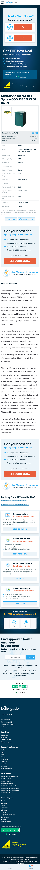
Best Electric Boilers (7, 783)
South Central (25, 673)
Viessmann (4, 766)
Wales (24, 675)
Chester (3, 801)
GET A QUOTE (20, 603)
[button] (10, 867)
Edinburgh (4, 810)
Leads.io (19, 857)
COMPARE (12, 219)
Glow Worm (4, 759)
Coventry (4, 803)
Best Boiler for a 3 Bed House (10, 788)
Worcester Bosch (6, 768)
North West (24, 671)
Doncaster (4, 808)
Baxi (2, 752)
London (10, 671)
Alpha (3, 750)
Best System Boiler (7, 793)
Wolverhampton (6, 821)
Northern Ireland (8, 673)
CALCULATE (20, 579)
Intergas (3, 757)
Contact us (4, 735)
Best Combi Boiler (6, 779)
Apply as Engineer (6, 742)
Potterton (4, 761)
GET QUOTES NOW (20, 554)
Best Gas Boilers (6, 781)
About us (4, 737)
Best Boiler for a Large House (10, 790)
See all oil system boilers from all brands (15, 504)
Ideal (2, 754)
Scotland (16, 673)
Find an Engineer (6, 739)
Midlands (17, 671)
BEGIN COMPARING (20, 529)
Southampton (5, 817)
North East (32, 671)
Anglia (5, 671)
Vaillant (3, 764)
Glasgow (3, 812)
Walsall (3, 819)
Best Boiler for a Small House (10, 786)
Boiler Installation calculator (9, 776)
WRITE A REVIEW (27, 219)
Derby (3, 805)
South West (17, 675)
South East (33, 673)
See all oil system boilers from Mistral (14, 501)
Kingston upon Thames (8, 814)
